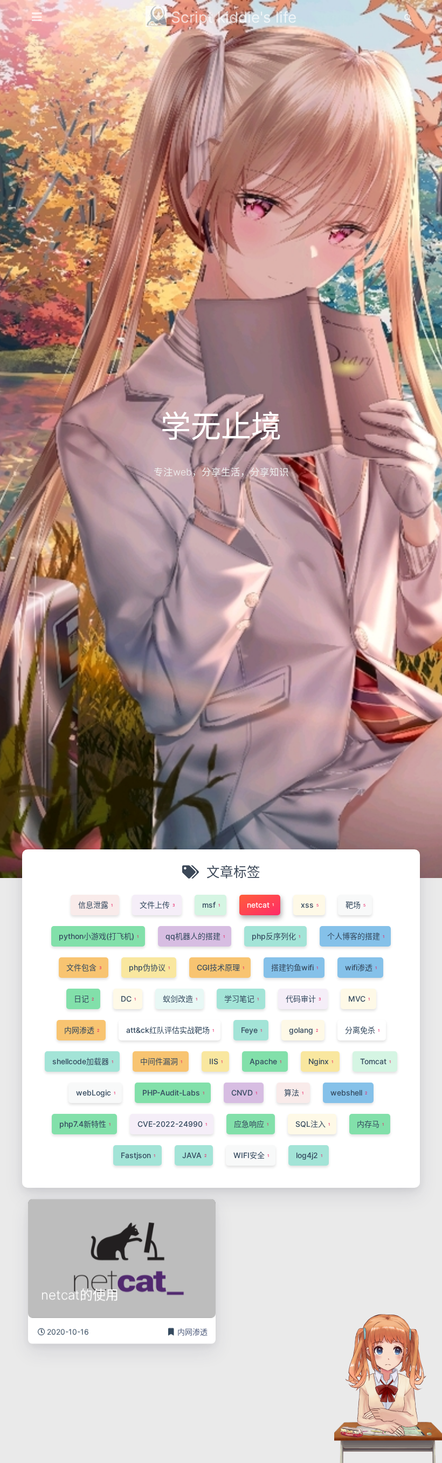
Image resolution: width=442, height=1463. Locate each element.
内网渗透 (192, 1331)
